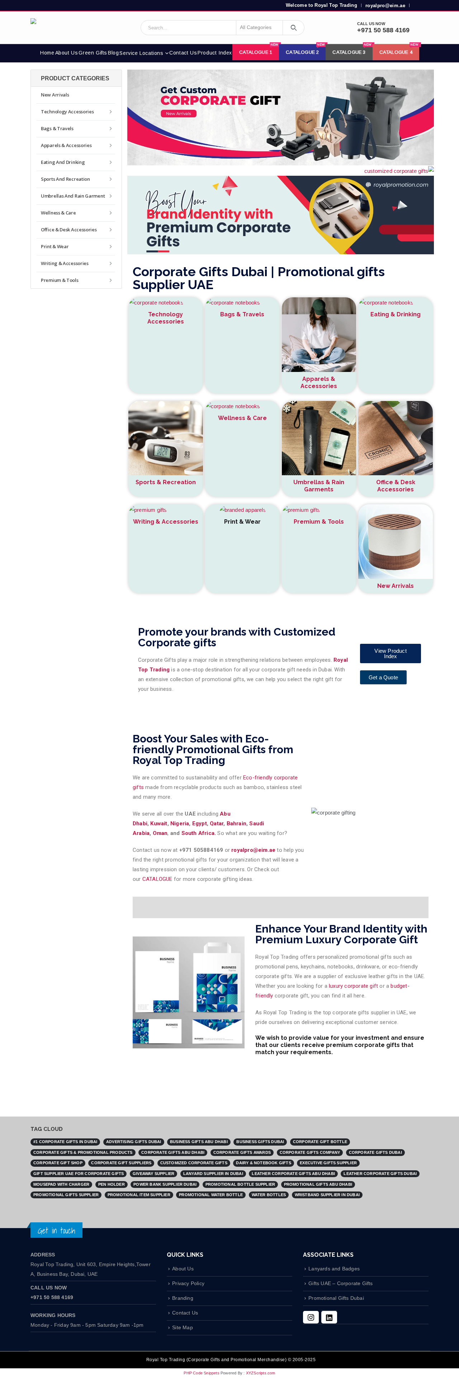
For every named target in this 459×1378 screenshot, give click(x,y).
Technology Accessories (165, 318)
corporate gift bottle (320, 1141)
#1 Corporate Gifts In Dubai (65, 1141)
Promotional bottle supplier (240, 1184)
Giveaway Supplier (153, 1173)
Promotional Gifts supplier (66, 1195)
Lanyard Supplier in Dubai (213, 1173)
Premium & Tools (319, 521)
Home (47, 53)
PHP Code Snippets (201, 1373)
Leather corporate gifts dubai (380, 1173)
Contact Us (183, 53)
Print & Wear (54, 246)
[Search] (293, 27)
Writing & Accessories (165, 521)
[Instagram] (311, 1317)
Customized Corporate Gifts (193, 1163)
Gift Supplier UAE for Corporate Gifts (78, 1173)
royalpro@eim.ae (385, 5)
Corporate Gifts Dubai (375, 1152)
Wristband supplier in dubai (327, 1195)
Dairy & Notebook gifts (263, 1163)
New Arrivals (395, 585)
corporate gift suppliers (121, 1163)
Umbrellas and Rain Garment (73, 196)
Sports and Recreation (65, 179)
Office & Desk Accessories (395, 486)
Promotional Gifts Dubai (336, 1298)
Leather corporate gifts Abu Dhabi (293, 1173)
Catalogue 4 (398, 49)
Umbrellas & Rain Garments (318, 486)
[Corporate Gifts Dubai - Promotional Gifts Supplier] (59, 27)
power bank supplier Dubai (165, 1184)
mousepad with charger (61, 1184)
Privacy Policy (188, 1283)
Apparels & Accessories (319, 383)
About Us (66, 53)
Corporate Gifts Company (310, 1152)
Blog (113, 53)
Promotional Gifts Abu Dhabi (318, 1184)
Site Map (182, 1327)
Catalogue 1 (258, 49)
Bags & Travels (242, 314)
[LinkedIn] (329, 1317)
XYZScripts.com (260, 1373)
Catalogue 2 (305, 49)
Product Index (215, 53)
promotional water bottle (211, 1195)
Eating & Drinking (395, 314)
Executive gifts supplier (328, 1163)
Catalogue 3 (352, 49)
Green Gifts (93, 53)
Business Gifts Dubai (260, 1141)
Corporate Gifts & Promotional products (83, 1152)
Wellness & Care (242, 418)
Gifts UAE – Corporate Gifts (340, 1283)
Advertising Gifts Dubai (133, 1141)
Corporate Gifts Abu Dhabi (172, 1152)
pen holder (111, 1184)
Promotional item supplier (139, 1195)
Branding (182, 1298)
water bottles (269, 1195)
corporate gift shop (57, 1163)
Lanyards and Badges (334, 1268)
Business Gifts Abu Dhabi (199, 1141)
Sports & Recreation (166, 482)
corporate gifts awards (242, 1152)
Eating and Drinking (63, 162)
